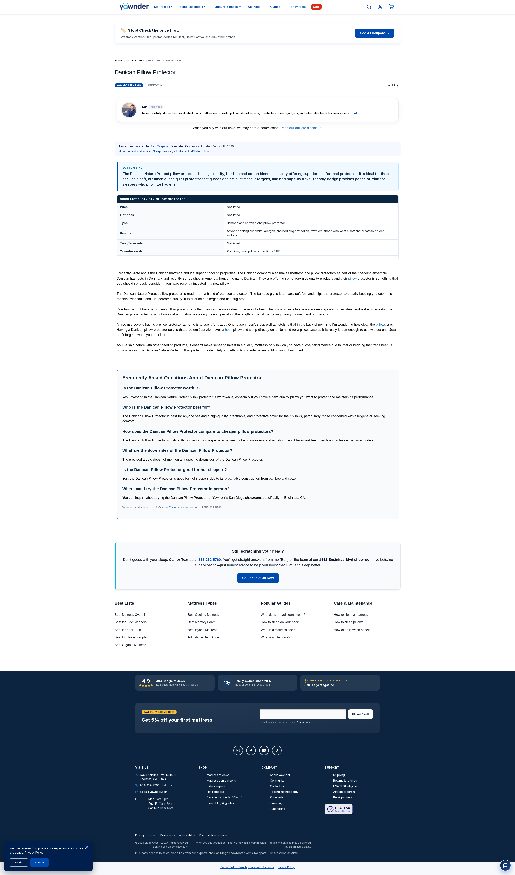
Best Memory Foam (201, 622)
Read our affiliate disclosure (301, 128)
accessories (135, 60)
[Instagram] (238, 750)
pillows (381, 324)
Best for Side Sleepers (131, 622)
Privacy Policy (304, 722)
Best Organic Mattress (130, 645)
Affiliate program (344, 791)
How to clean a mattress (351, 614)
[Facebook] (251, 750)
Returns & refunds (345, 780)
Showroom (298, 6)
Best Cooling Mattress (203, 614)
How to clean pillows (348, 622)
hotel (228, 330)
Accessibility (187, 835)
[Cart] (391, 6)
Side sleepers (216, 786)
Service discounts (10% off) (225, 797)
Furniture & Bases (225, 6)
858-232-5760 (209, 560)
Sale (316, 6)
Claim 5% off (360, 714)
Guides (275, 6)
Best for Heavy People (131, 637)
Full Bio (358, 113)
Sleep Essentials (191, 6)
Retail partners (342, 797)
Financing (276, 803)
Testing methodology (284, 791)
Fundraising (277, 808)
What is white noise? (275, 637)
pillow (352, 278)
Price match (277, 797)
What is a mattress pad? (278, 630)
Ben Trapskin (160, 146)
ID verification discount (213, 835)
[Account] (380, 6)
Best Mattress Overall (130, 614)
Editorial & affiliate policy (192, 151)
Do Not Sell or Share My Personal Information (247, 867)
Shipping (339, 775)
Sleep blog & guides (220, 803)
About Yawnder (280, 775)
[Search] (369, 6)
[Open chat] (505, 865)
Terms (152, 835)
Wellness (253, 6)
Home (118, 60)
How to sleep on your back (280, 622)
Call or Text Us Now (258, 578)
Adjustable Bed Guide (203, 637)
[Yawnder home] (134, 6)
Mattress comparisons (221, 780)
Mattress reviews (218, 775)
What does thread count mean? (283, 614)
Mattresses (162, 6)
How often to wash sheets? (353, 630)
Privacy (139, 835)
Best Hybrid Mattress (202, 630)
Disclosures (167, 835)
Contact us (277, 786)
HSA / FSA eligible (345, 786)
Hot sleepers (215, 791)
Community (277, 780)
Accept (39, 862)
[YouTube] (264, 750)
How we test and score (134, 151)
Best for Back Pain (128, 630)
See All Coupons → (374, 33)
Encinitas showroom (181, 507)
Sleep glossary (163, 151)
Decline (19, 862)
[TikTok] (277, 750)
